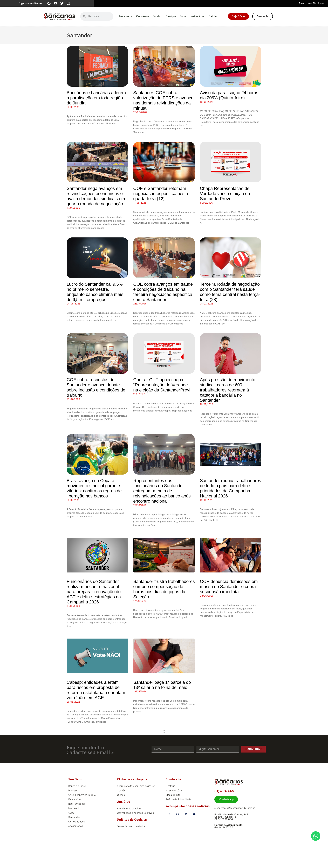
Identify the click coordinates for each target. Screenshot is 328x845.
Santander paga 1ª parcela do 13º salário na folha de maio (162, 685)
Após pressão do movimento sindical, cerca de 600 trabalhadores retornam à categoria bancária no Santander (227, 390)
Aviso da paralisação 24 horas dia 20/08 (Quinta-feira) (229, 95)
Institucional (198, 16)
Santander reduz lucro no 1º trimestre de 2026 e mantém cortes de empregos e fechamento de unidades (94, 785)
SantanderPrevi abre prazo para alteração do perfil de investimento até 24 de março (228, 783)
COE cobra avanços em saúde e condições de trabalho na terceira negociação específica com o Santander (163, 292)
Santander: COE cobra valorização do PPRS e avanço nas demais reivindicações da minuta (163, 100)
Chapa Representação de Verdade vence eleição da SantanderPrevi (225, 193)
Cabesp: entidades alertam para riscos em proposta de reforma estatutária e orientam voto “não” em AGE (96, 690)
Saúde (213, 16)
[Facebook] (49, 3)
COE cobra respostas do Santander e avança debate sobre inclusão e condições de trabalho (96, 387)
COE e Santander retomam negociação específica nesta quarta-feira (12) (160, 193)
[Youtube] (55, 3)
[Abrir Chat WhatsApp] (315, 836)
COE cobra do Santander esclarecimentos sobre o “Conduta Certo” (224, 687)
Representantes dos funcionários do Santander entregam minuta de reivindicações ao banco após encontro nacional (162, 491)
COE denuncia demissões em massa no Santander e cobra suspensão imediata (229, 586)
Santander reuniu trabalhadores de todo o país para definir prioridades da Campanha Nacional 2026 (230, 488)
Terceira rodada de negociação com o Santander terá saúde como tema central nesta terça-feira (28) (230, 292)
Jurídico (157, 16)
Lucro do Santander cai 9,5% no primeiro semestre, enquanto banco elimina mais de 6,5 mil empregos (95, 292)
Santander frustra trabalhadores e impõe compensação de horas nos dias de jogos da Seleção (164, 589)
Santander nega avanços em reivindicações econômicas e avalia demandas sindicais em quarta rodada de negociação (96, 196)
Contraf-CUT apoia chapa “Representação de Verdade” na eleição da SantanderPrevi (161, 384)
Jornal (183, 16)
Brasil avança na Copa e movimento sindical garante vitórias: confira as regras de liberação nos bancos (94, 488)
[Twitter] (62, 3)
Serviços (171, 16)
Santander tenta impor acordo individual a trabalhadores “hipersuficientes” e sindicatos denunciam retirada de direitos (162, 785)
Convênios (142, 16)
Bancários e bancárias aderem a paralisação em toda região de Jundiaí (96, 97)
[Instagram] (68, 3)
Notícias (124, 16)
